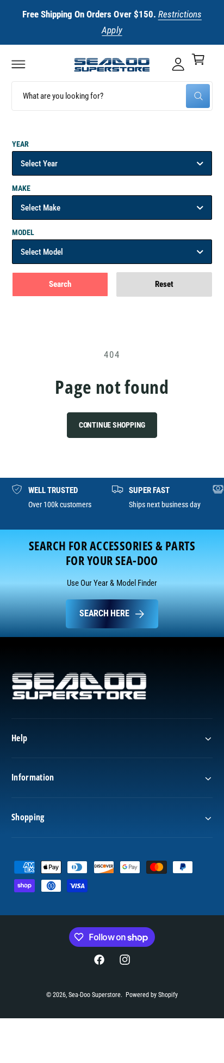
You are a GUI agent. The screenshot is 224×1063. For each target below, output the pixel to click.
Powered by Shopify (152, 995)
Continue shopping (112, 425)
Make (21, 188)
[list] (112, 504)
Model (23, 232)
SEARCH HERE (104, 613)
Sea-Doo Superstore (95, 995)
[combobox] (112, 96)
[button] (18, 63)
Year (20, 144)
